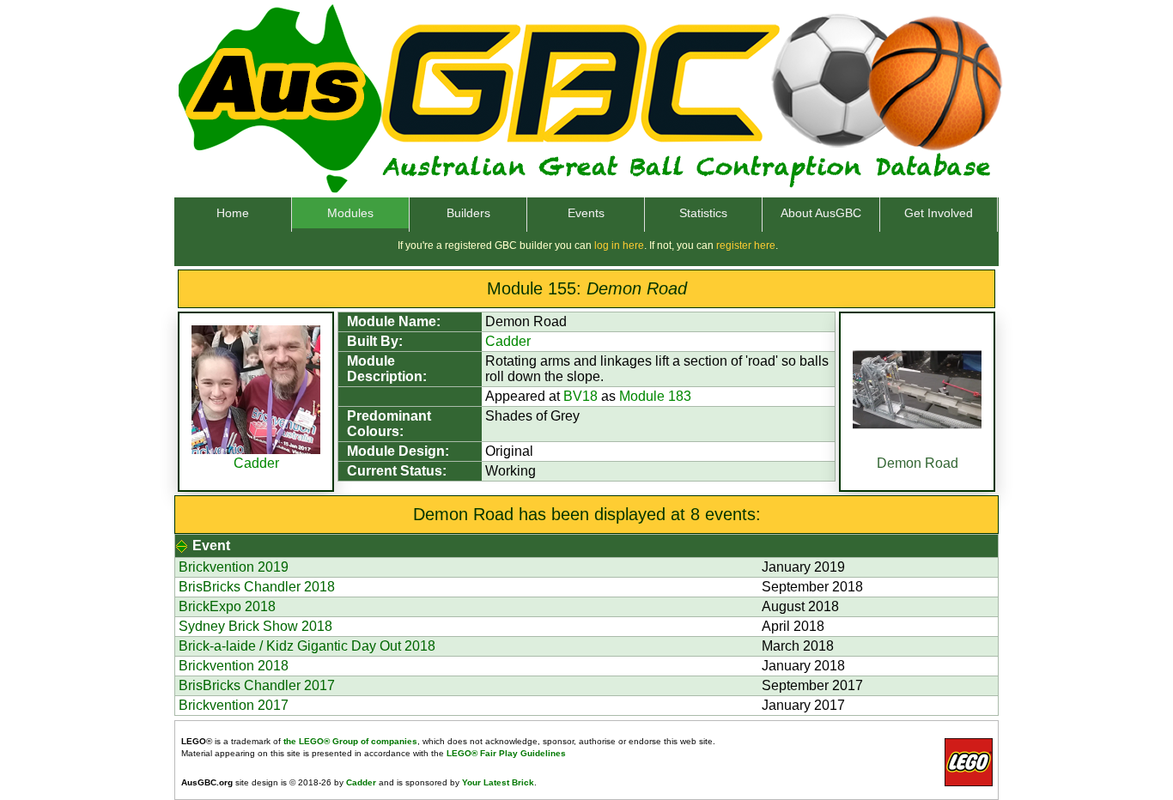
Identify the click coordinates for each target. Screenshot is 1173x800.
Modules (350, 213)
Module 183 (655, 396)
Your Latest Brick (498, 782)
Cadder (256, 463)
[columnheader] (587, 546)
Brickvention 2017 (234, 705)
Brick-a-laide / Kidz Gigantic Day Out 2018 (307, 646)
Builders (468, 213)
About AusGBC (821, 213)
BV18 (580, 396)
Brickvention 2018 (234, 665)
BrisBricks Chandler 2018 (257, 586)
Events (586, 213)
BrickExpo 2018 (227, 606)
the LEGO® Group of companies (350, 741)
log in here (619, 245)
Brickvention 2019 (234, 567)
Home (232, 213)
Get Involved (938, 213)
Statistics (703, 213)
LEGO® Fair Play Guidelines (506, 753)
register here (745, 245)
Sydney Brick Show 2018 (255, 626)
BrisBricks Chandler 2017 (257, 685)
